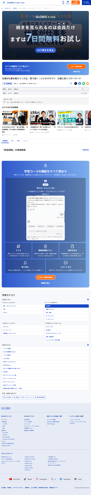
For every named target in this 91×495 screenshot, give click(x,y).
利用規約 (9, 487)
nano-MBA (5, 432)
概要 (18, 141)
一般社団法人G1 (52, 457)
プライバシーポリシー (18, 487)
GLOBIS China (28, 461)
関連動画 (5, 141)
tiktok (29, 479)
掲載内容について (53, 487)
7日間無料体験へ (76, 2)
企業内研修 (27, 419)
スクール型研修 (28, 421)
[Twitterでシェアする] (75, 83)
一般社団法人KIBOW (53, 459)
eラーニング (27, 424)
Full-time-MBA (6, 437)
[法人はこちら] (86, 2)
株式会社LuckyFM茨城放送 (54, 465)
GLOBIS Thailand (29, 468)
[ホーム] (2, 8)
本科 (4, 428)
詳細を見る (76, 71)
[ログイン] (68, 2)
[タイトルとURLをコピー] (87, 83)
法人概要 (3, 487)
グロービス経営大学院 (6, 459)
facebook (66, 479)
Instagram (43, 479)
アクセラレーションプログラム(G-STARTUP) (78, 422)
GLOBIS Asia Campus (30, 459)
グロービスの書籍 (51, 419)
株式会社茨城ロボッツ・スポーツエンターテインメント (57, 462)
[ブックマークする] (71, 83)
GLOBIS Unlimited (5, 445)
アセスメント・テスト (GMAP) (31, 426)
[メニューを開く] (4, 2)
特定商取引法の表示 (43, 487)
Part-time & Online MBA (8, 439)
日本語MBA (4, 421)
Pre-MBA (5, 435)
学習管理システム (28, 428)
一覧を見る (85, 150)
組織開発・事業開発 (29, 430)
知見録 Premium (33, 83)
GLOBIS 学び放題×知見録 (7, 443)
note (79, 479)
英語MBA (3, 430)
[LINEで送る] (83, 83)
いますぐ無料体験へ (76, 66)
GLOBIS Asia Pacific (29, 457)
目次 (12, 141)
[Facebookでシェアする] (79, 83)
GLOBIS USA (28, 470)
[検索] (63, 2)
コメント (25, 141)
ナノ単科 (5, 424)
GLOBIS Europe (28, 463)
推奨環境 (27, 487)
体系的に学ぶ (8, 8)
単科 (4, 426)
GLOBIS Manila (28, 465)
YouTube (16, 479)
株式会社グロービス (6, 457)
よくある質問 (34, 487)
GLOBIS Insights (51, 424)
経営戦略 (15, 8)
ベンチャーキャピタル (75, 419)
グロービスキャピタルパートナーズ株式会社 (10, 462)
